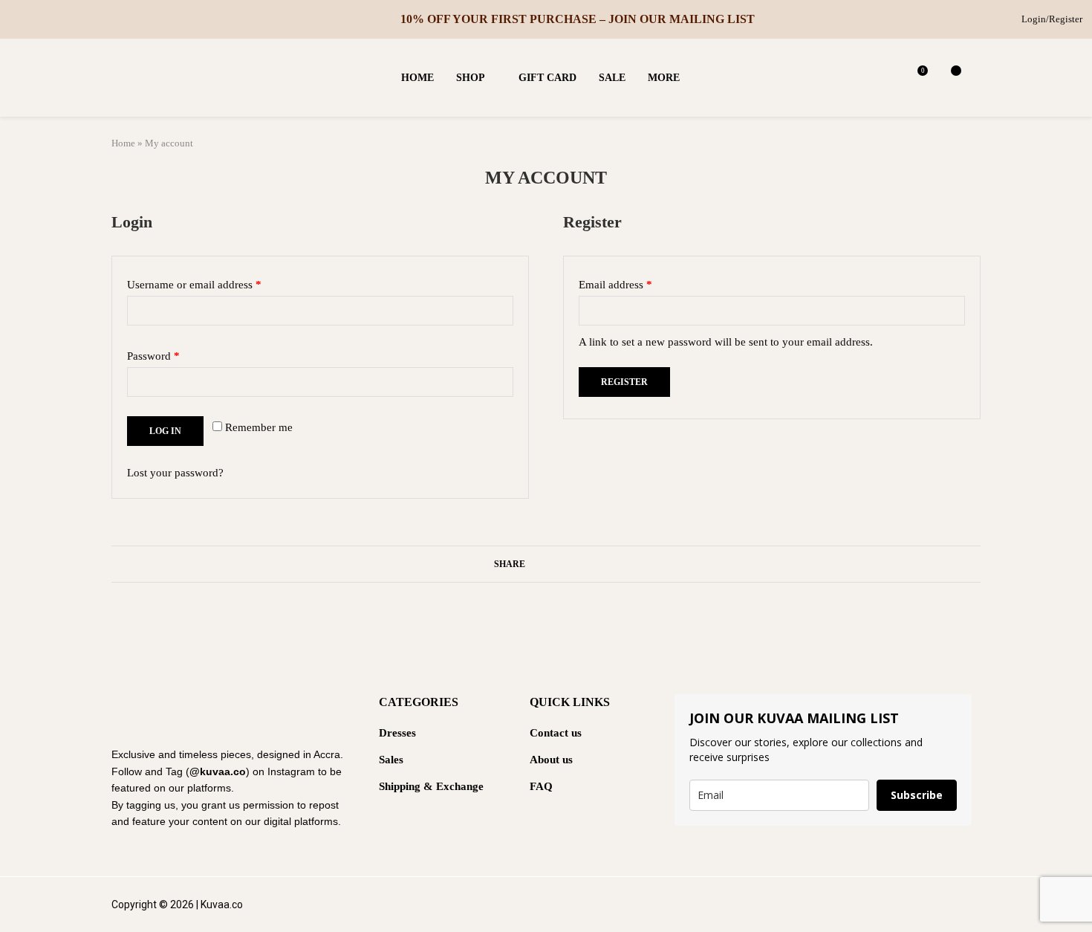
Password (174, 353)
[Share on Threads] (575, 564)
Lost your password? (175, 473)
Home (123, 143)
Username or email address (215, 282)
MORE (664, 77)
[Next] (390, 19)
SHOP (470, 77)
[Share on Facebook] (532, 564)
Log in (165, 431)
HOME (417, 77)
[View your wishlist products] (950, 78)
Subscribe (917, 795)
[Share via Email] (603, 564)
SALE (612, 77)
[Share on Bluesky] (589, 564)
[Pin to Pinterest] (560, 564)
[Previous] (379, 19)
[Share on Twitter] (546, 564)
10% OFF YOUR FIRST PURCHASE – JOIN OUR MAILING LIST (577, 19)
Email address (636, 282)
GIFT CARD (547, 77)
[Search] (973, 78)
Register (624, 382)
